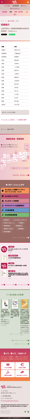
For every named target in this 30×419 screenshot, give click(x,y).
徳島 (10, 161)
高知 (8, 161)
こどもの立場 (24, 168)
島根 (7, 155)
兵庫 (11, 156)
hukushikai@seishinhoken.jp (10, 401)
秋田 (26, 151)
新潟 (22, 153)
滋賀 (16, 155)
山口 (4, 156)
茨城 (28, 157)
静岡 (21, 158)
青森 (27, 149)
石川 (16, 151)
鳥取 (9, 155)
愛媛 (8, 159)
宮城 (28, 153)
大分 (4, 161)
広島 (7, 157)
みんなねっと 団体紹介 (8, 120)
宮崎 (4, 163)
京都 (14, 156)
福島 (28, 155)
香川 (10, 159)
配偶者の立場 (15, 168)
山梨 (23, 158)
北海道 (26, 145)
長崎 (2, 161)
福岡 (4, 159)
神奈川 (24, 160)
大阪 (14, 158)
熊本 (2, 163)
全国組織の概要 (22, 120)
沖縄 (2, 168)
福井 (16, 153)
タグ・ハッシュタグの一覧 (20, 237)
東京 (26, 158)
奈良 (16, 157)
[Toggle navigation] (2, 2)
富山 (19, 153)
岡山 (9, 157)
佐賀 (2, 159)
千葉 (28, 158)
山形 (26, 153)
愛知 (19, 157)
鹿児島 (3, 165)
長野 (21, 156)
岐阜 (19, 155)
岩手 (28, 151)
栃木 (26, 155)
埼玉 (26, 157)
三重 (16, 158)
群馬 (23, 155)
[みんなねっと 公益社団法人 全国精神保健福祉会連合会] (14, 2)
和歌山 (15, 160)
